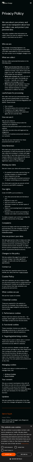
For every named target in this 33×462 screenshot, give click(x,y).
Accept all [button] (8, 454)
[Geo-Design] (7, 3)
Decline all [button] (24, 454)
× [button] (31, 426)
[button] (16, 459)
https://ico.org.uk (7, 232)
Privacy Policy (25, 443)
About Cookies (9, 376)
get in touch (24, 272)
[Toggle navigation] (30, 3)
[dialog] (16, 443)
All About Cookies (10, 374)
